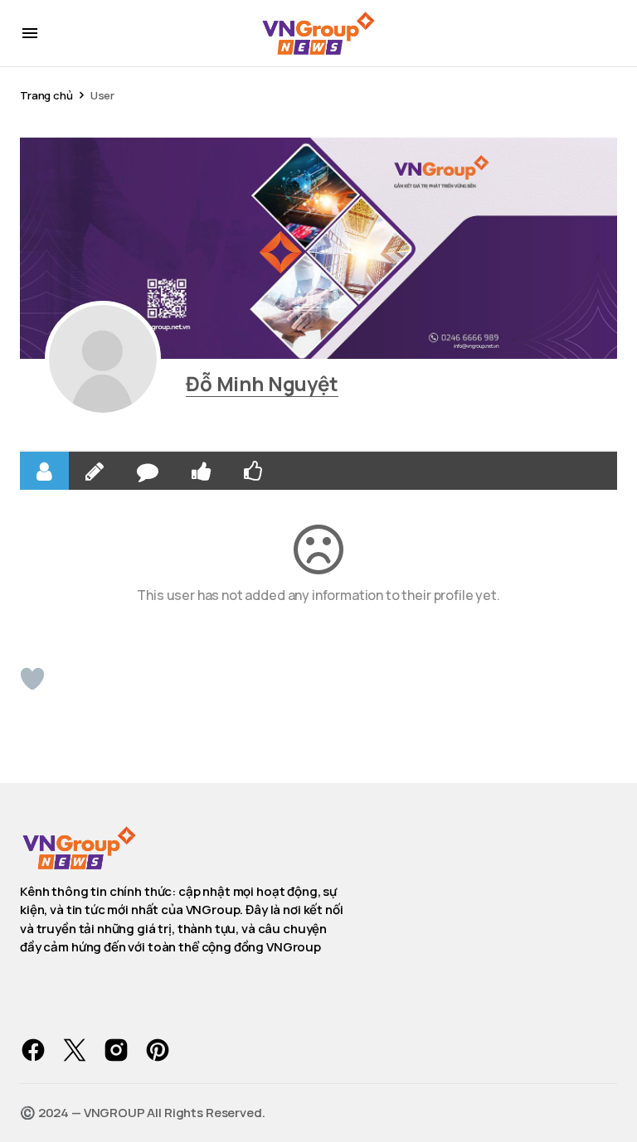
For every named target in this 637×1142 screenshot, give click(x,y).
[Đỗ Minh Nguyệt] (103, 359)
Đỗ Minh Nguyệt (262, 383)
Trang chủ (46, 95)
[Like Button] (32, 678)
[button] (30, 33)
